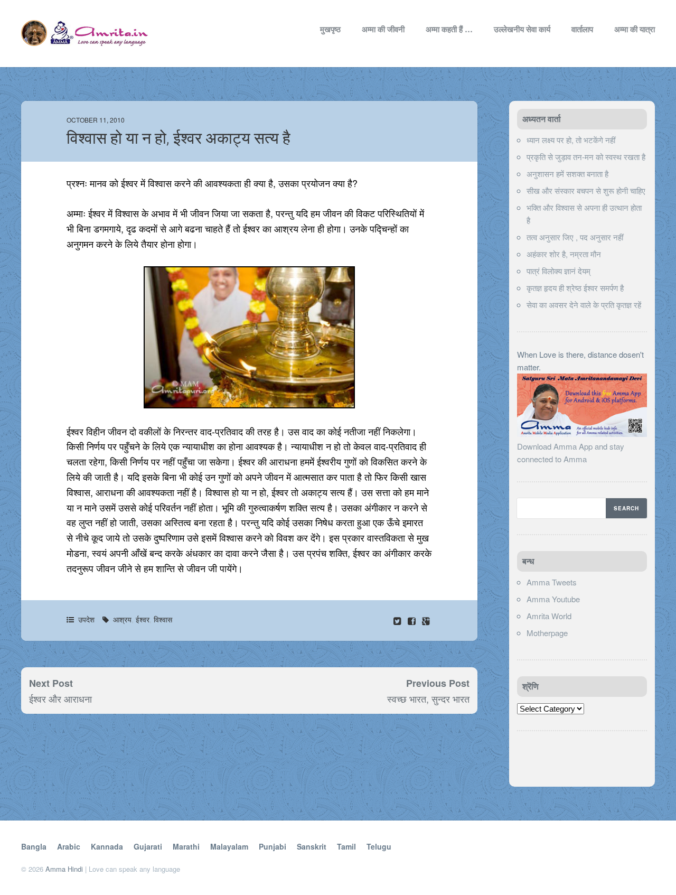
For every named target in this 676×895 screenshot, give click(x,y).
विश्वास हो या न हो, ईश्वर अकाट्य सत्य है (178, 138)
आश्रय (122, 619)
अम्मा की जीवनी (383, 29)
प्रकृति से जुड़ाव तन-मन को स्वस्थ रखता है (586, 156)
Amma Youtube (553, 598)
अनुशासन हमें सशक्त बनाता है (567, 173)
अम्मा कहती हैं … (449, 29)
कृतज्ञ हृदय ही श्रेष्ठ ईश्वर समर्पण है (575, 287)
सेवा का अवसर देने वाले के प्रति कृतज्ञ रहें (584, 304)
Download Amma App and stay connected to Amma (570, 452)
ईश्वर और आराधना (60, 698)
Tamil (346, 846)
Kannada (107, 846)
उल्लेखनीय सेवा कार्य (522, 29)
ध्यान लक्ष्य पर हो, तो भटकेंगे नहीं (571, 139)
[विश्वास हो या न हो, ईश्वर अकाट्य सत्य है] (413, 620)
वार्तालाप (582, 29)
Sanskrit (311, 846)
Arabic (68, 846)
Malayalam (229, 846)
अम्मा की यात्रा (634, 29)
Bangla (33, 846)
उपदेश (86, 619)
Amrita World (549, 615)
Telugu (379, 846)
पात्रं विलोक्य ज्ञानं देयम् (558, 270)
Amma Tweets (552, 582)
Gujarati (148, 846)
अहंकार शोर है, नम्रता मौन (564, 253)
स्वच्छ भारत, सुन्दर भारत (428, 698)
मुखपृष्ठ (330, 29)
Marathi (186, 846)
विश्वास (163, 619)
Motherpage (547, 632)
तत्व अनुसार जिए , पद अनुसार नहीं (575, 237)
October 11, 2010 (96, 119)
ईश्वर (142, 619)
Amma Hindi (64, 869)
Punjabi (272, 846)
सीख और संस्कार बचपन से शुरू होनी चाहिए (586, 190)
